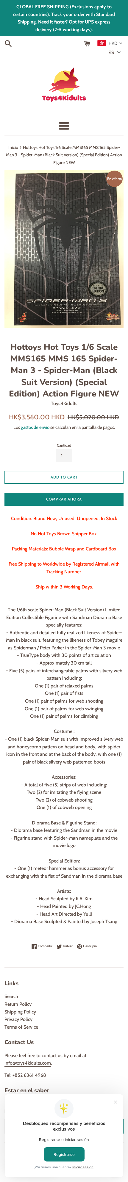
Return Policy (18, 1004)
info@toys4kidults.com (27, 1063)
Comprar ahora (64, 499)
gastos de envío (35, 427)
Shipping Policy (20, 1012)
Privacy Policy (18, 1019)
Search (11, 996)
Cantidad (64, 445)
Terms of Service (21, 1027)
